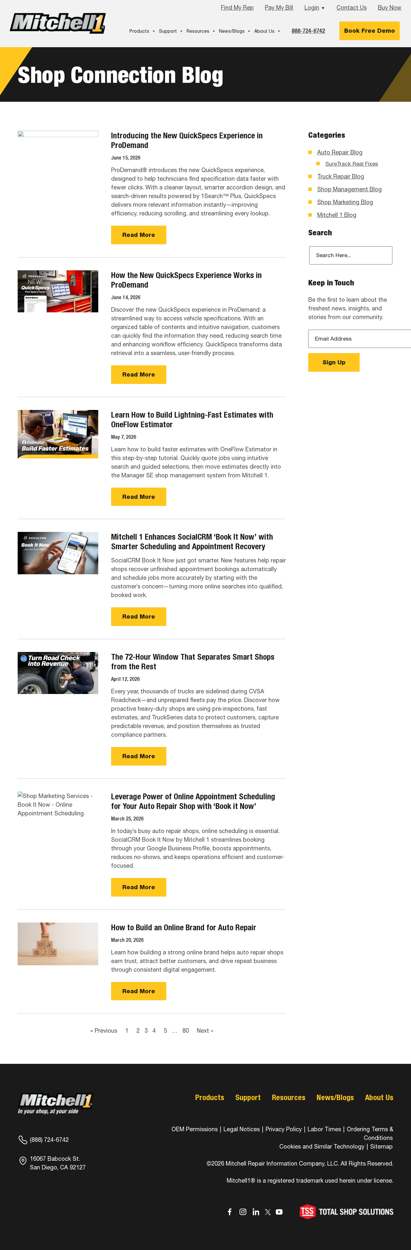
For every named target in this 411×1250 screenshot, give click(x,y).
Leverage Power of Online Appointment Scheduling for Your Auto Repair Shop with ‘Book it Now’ (193, 801)
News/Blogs (232, 31)
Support (168, 31)
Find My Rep (237, 7)
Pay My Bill (279, 7)
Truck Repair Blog (340, 176)
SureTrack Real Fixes (351, 164)
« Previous (103, 1030)
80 (185, 1030)
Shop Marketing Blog (345, 202)
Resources (198, 31)
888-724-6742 (308, 30)
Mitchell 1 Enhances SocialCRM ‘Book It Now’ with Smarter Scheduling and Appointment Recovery (192, 541)
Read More (138, 234)
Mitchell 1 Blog (336, 215)
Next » (205, 1030)
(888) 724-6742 (49, 1139)
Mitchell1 (58, 23)
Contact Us (352, 7)
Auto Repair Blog (340, 152)
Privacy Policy (284, 1129)
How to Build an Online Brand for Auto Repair (183, 927)
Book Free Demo (369, 30)
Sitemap (381, 1146)
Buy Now (389, 7)
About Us (264, 31)
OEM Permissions (194, 1129)
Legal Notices (241, 1129)
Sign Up (333, 362)
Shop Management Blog (349, 189)
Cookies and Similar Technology (321, 1146)
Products (139, 31)
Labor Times (323, 1129)
